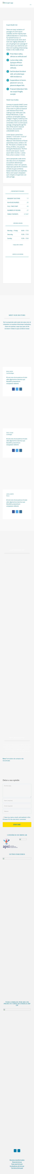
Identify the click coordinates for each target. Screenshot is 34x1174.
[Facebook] (15, 1150)
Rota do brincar (17, 1162)
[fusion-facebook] (13, 389)
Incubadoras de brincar (17, 1166)
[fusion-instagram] (20, 389)
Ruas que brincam (17, 1164)
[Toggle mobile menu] (30, 4)
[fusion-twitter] (17, 389)
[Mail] (18, 1150)
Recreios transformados (17, 1160)
